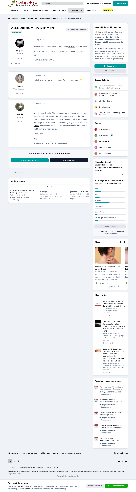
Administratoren (20, 89)
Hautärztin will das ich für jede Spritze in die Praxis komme (110, 87)
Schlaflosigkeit (104, 107)
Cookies (48, 468)
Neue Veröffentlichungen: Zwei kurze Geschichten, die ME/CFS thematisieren (114, 303)
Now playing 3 (104, 129)
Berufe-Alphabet (105, 153)
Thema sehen (110, 226)
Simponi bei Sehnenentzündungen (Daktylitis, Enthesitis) (112, 94)
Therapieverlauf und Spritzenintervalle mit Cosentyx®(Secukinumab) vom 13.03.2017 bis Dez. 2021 (114, 326)
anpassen (29, 489)
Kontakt (40, 468)
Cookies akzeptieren (118, 486)
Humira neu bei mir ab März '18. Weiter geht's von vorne (22, 192)
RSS (56, 468)
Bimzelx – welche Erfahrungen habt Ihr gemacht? (112, 114)
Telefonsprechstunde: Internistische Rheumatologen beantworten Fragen (110, 402)
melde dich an (104, 231)
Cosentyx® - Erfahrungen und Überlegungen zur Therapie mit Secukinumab (114, 335)
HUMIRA (71, 46)
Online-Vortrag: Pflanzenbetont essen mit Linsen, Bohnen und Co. (112, 388)
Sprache (13, 468)
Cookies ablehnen (95, 486)
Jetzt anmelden (69, 160)
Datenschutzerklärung (27, 468)
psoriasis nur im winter (79, 192)
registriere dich (119, 231)
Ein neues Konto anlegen (30, 160)
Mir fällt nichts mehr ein (108, 101)
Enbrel (36, 125)
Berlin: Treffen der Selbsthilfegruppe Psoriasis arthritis (109, 440)
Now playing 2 (104, 135)
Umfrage (43, 192)
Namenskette (104, 141)
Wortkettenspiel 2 (105, 147)
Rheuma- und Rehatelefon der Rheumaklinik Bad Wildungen (110, 426)
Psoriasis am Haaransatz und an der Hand (107, 267)
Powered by (68, 476)
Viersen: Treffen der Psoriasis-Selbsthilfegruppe (110, 413)
